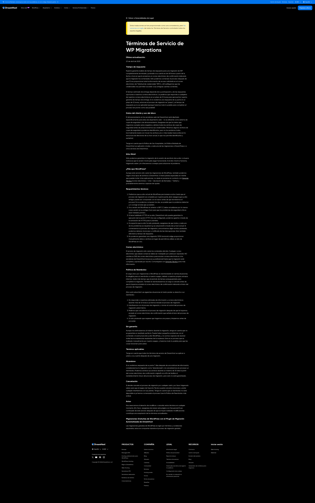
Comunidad (147, 466)
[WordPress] (39, 8)
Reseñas (146, 482)
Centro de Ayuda (275, 2)
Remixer (124, 449)
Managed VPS (126, 453)
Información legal (171, 449)
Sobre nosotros (148, 449)
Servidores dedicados (128, 474)
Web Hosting (126, 468)
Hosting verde (148, 472)
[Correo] (69, 8)
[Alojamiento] (51, 8)
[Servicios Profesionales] (88, 8)
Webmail (213, 453)
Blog (145, 456)
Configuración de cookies (176, 471)
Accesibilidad (170, 462)
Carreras (146, 462)
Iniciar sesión (291, 8)
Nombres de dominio (128, 477)
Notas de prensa (149, 479)
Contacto (192, 449)
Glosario (146, 459)
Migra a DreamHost (127, 464)
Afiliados (146, 453)
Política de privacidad (172, 453)
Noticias (284, 2)
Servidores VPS (126, 471)
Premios (146, 485)
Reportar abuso (171, 456)
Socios (146, 475)
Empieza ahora (305, 8)
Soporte (290, 2)
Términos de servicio (172, 459)
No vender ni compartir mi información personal (176, 475)
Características (126, 481)
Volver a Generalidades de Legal (141, 18)
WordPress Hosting (127, 461)
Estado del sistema (194, 456)
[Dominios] (61, 8)
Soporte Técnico (171, 262)
